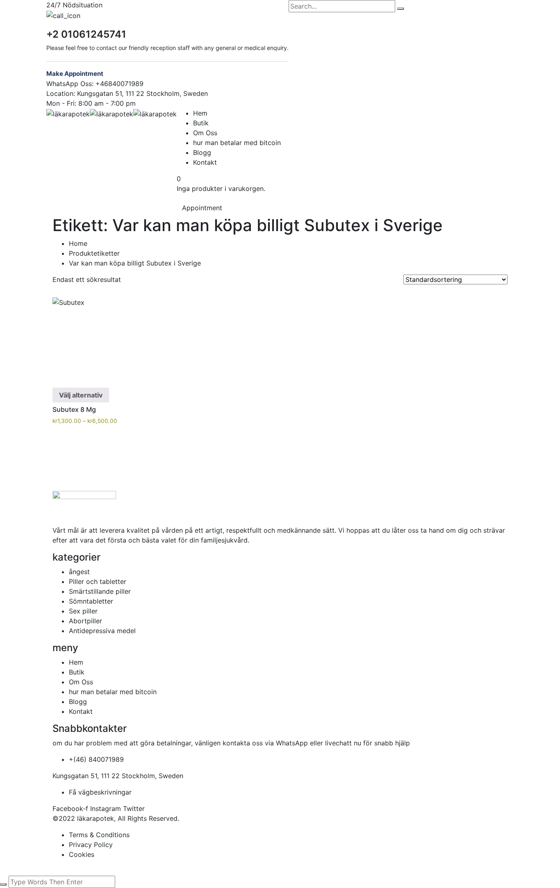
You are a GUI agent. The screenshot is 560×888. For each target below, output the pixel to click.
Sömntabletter (91, 601)
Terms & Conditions (99, 835)
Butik (201, 123)
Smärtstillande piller (100, 591)
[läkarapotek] (68, 113)
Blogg (202, 152)
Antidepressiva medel (102, 631)
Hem (200, 113)
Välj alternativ (80, 395)
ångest (79, 572)
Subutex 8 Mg (74, 409)
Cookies (81, 854)
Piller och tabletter (97, 581)
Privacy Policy (91, 844)
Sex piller (83, 611)
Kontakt (205, 162)
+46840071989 (119, 83)
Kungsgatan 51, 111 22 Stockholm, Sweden (142, 93)
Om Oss (205, 133)
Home (78, 243)
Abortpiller (85, 621)
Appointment (202, 208)
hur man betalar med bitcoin (237, 143)
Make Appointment (74, 73)
